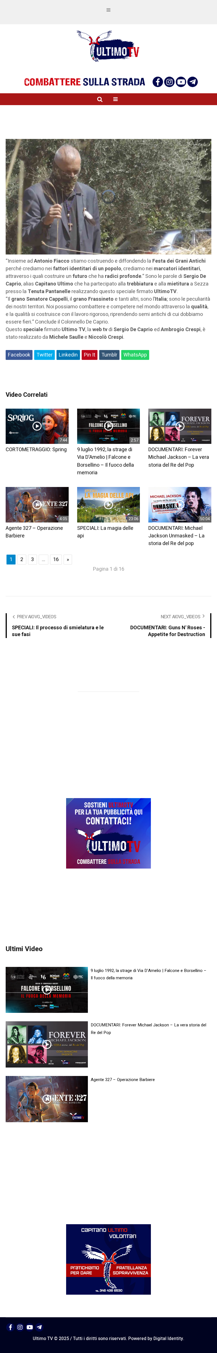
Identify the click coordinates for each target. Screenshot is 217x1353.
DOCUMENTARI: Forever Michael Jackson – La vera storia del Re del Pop (178, 457)
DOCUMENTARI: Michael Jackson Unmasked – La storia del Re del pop (176, 536)
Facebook (19, 355)
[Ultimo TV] (108, 46)
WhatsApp (135, 355)
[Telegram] (192, 82)
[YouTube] (181, 82)
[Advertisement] (108, 376)
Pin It (89, 355)
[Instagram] (169, 82)
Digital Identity (168, 1338)
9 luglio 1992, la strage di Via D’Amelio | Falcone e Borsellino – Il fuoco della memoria (105, 461)
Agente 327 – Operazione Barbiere (123, 1080)
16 (56, 559)
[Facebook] (158, 82)
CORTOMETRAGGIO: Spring (36, 449)
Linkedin (68, 355)
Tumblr (109, 355)
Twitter (44, 355)
